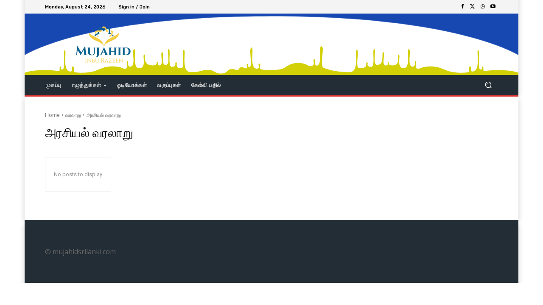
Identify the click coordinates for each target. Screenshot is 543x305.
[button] (488, 85)
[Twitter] (472, 7)
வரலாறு (73, 115)
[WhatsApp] (483, 7)
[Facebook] (462, 7)
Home (52, 115)
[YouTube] (493, 7)
